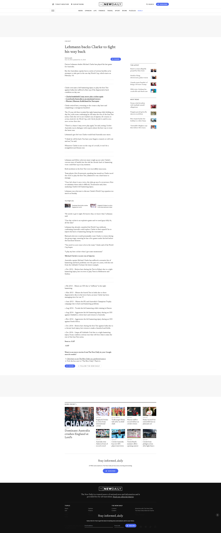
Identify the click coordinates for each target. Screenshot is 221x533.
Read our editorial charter (123, 497)
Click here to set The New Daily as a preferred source (86, 359)
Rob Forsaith (68, 58)
